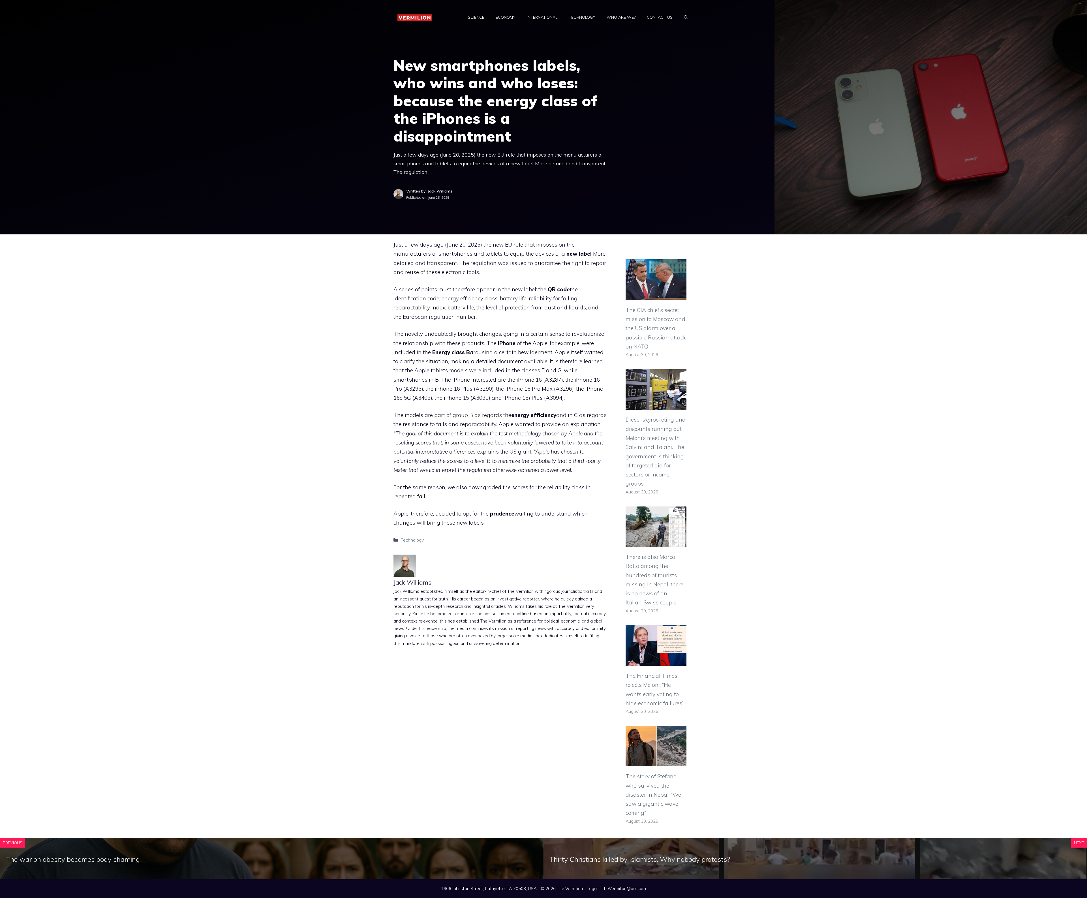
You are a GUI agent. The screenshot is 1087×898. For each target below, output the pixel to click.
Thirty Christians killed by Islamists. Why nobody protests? (639, 859)
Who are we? (621, 17)
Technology (582, 17)
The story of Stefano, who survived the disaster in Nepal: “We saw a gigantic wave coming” (653, 794)
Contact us (660, 17)
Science (476, 17)
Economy (505, 17)
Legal (592, 888)
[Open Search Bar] (686, 17)
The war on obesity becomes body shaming (73, 859)
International (542, 17)
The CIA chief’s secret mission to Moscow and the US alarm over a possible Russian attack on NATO (656, 328)
